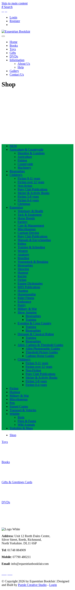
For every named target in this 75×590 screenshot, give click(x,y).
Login (13, 17)
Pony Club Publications (32, 189)
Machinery (24, 167)
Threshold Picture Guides (42, 352)
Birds (21, 417)
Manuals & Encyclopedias (34, 240)
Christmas (24, 204)
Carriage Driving (28, 232)
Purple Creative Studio (32, 585)
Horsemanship (27, 294)
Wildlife (15, 413)
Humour (23, 272)
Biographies (17, 171)
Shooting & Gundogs (31, 153)
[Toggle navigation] (3, 36)
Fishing (22, 160)
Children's (16, 175)
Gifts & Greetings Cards (17, 482)
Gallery (14, 71)
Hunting (23, 290)
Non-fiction (25, 185)
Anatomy (23, 254)
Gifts (13, 52)
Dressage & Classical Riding (36, 334)
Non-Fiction (33, 370)
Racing (22, 276)
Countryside (25, 164)
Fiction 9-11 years (29, 178)
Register (15, 21)
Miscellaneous (27, 229)
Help (21, 67)
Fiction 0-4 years (28, 200)
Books (14, 45)
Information (17, 60)
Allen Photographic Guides (43, 348)
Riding (22, 243)
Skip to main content (15, 3)
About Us (24, 63)
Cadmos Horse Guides (40, 356)
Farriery (23, 222)
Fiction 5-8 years (28, 196)
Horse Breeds (26, 218)
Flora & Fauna (27, 421)
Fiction (22, 280)
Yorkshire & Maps (21, 428)
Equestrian (16, 207)
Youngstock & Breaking (33, 261)
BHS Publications (29, 287)
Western (23, 251)
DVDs (14, 56)
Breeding (23, 258)
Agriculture (25, 156)
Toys (13, 49)
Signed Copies (19, 406)
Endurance (24, 301)
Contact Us (17, 74)
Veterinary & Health (30, 211)
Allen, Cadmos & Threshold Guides (40, 345)
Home (13, 42)
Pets (12, 403)
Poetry (22, 305)
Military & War (27, 308)
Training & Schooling (31, 247)
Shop (13, 435)
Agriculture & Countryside (26, 149)
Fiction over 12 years (31, 182)
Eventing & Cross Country (34, 323)
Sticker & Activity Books (33, 193)
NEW (13, 146)
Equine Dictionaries (30, 283)
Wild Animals (26, 424)
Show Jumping (27, 312)
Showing (23, 269)
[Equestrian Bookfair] (16, 31)
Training (31, 319)
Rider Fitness (26, 298)
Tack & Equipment (30, 214)
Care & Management (31, 225)
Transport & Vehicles (23, 410)
